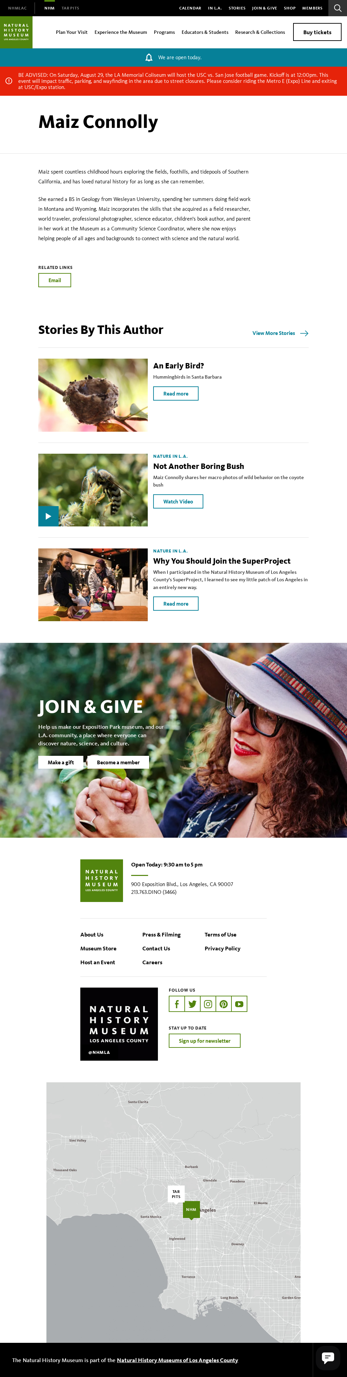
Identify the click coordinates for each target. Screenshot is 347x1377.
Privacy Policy (223, 948)
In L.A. (215, 7)
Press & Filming (161, 934)
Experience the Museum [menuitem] (121, 32)
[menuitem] (17, 8)
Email (54, 280)
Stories (237, 7)
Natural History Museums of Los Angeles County (177, 1359)
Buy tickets (317, 32)
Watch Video (178, 501)
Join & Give (264, 7)
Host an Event (97, 962)
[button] (328, 1358)
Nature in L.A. (170, 456)
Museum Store (98, 948)
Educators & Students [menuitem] (205, 32)
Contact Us (156, 948)
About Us (91, 934)
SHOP (289, 7)
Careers (152, 962)
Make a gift (61, 762)
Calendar (190, 7)
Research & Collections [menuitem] (260, 32)
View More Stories (273, 333)
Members (312, 7)
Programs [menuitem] (164, 32)
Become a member (118, 762)
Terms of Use (221, 934)
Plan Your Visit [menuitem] (72, 32)
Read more (175, 393)
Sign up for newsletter (204, 1040)
